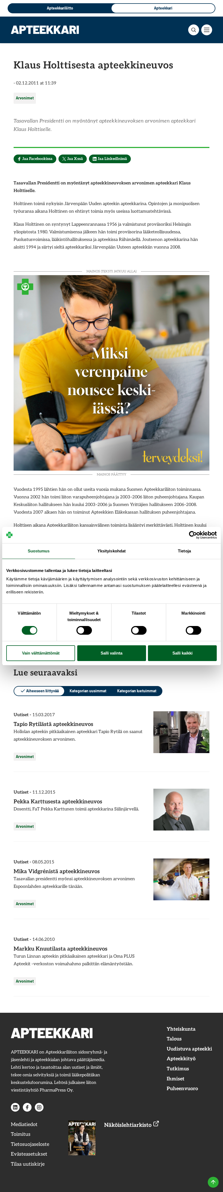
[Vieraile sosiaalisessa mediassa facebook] (27, 1107)
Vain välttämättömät (41, 653)
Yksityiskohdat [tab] (111, 551)
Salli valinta (111, 653)
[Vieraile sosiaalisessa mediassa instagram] (39, 1107)
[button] (193, 29)
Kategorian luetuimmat (136, 690)
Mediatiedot (24, 1124)
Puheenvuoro (182, 1089)
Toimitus (20, 1134)
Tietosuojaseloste (30, 1144)
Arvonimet (25, 98)
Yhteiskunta (181, 1029)
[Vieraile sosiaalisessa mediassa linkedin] (15, 1107)
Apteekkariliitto (60, 8)
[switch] (84, 630)
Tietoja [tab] (184, 551)
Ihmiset (175, 1079)
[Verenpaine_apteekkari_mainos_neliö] (111, 372)
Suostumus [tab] (39, 551)
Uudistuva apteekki (189, 1049)
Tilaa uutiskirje (28, 1164)
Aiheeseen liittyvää (42, 690)
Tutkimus (178, 1069)
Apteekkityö (181, 1059)
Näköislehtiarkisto (128, 1125)
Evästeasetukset (29, 1154)
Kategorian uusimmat (88, 690)
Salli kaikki (182, 653)
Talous (174, 1039)
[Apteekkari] (45, 30)
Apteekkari (163, 8)
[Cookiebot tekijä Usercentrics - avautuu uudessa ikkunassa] (193, 535)
